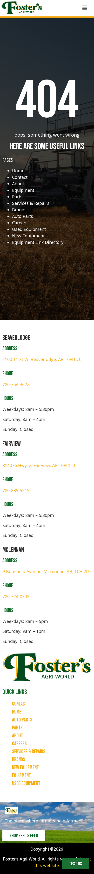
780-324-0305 (15, 596)
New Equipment (28, 236)
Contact (19, 177)
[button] (85, 8)
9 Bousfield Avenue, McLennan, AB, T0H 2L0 (46, 571)
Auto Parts (22, 216)
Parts (17, 197)
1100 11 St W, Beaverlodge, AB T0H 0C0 (41, 359)
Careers (19, 223)
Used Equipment (29, 229)
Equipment (23, 190)
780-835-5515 (15, 490)
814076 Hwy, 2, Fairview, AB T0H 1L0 (38, 465)
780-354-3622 (15, 384)
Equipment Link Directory (37, 242)
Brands (19, 210)
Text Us (75, 864)
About (18, 184)
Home (18, 170)
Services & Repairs (30, 203)
